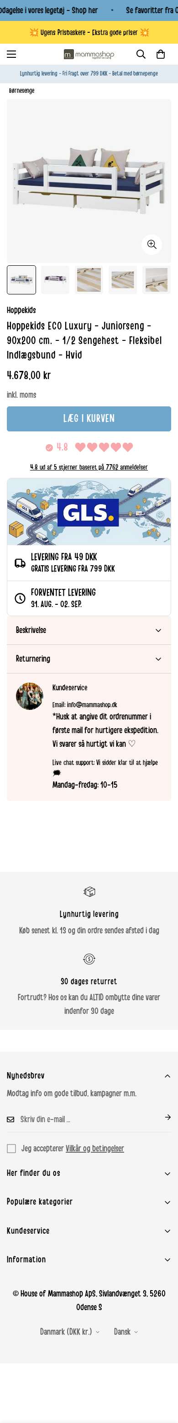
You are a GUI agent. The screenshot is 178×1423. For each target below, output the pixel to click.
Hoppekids (21, 310)
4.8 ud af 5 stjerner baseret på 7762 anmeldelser (89, 467)
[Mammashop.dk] (89, 54)
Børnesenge (21, 90)
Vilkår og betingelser (95, 1148)
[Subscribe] (160, 1117)
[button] (160, 54)
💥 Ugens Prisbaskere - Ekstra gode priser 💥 (89, 32)
